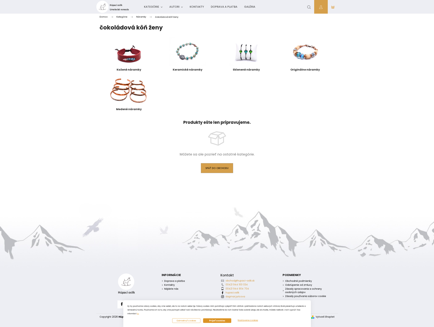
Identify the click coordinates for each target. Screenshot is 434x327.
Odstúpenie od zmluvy (298, 285)
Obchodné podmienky (298, 281)
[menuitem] (153, 7)
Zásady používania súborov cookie (305, 296)
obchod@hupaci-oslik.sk (240, 280)
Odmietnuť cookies (186, 320)
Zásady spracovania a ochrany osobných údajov (303, 290)
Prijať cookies (217, 320)
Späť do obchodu (217, 168)
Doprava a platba (174, 281)
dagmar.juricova (235, 296)
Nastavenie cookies (248, 320)
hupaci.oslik (232, 292)
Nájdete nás (171, 289)
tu (138, 313)
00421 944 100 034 (237, 284)
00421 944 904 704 (237, 288)
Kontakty (169, 285)
